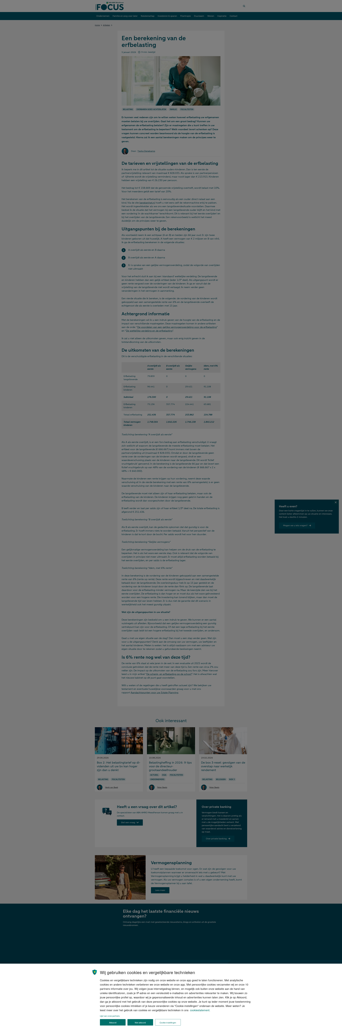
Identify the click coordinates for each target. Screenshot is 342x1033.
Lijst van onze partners (110, 1015)
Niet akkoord (140, 1022)
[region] (171, 998)
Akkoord (112, 1022)
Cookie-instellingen (168, 1022)
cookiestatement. (200, 1010)
